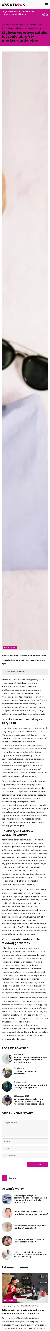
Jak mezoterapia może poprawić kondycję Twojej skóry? (30, 1227)
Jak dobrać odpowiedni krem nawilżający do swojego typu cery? (31, 1213)
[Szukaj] (4, 1178)
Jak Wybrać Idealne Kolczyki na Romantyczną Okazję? (29, 1240)
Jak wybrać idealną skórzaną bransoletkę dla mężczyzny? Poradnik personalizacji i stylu (29, 1101)
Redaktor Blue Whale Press (33, 656)
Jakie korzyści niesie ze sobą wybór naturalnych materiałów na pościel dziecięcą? (30, 1254)
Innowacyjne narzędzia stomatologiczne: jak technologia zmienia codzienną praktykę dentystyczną (30, 1199)
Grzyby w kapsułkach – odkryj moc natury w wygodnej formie (18, 13)
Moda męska (9, 648)
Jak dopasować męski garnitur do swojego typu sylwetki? (31, 1086)
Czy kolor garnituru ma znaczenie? (25, 1072)
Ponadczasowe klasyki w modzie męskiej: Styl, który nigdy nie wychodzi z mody (30, 1059)
